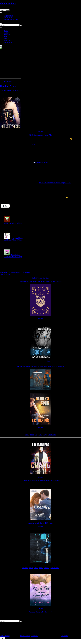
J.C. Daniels (8, 17)
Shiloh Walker (8, 3)
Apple (32, 435)
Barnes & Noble (33, 480)
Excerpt (40, 131)
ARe (50, 135)
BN (39, 281)
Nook (46, 135)
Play (45, 435)
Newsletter (7, 40)
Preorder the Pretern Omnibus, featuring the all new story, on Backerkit (40, 366)
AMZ (27, 435)
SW (51, 612)
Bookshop (33, 281)
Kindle (31, 135)
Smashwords (38, 135)
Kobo (43, 281)
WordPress (34, 636)
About (6, 33)
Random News (8, 86)
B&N (36, 568)
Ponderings (8, 81)
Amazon (49, 281)
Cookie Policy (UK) (11, 19)
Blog (5, 36)
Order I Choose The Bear (40, 278)
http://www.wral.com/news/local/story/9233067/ (55, 183)
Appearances (8, 16)
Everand (46, 568)
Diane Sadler (15, 255)
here (33, 144)
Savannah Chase (17, 238)
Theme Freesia (25, 636)
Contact (6, 38)
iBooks (42, 480)
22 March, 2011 (17, 90)
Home (6, 31)
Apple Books (24, 281)
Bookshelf (7, 34)
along (48, 361)
